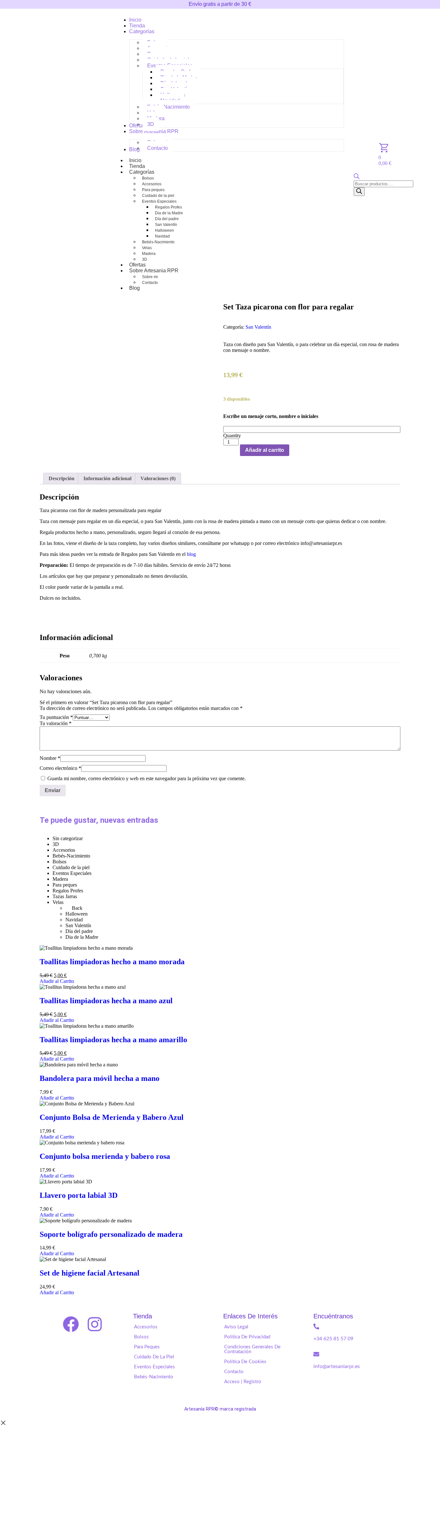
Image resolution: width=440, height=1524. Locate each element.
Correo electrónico (60, 768)
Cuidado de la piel (158, 195)
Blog (134, 288)
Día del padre (167, 219)
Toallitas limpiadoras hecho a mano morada (112, 961)
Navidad (162, 236)
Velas (147, 248)
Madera (149, 253)
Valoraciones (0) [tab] (158, 478)
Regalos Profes (168, 207)
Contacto (150, 282)
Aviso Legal (236, 1327)
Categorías (141, 172)
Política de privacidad (247, 1337)
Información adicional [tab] (107, 478)
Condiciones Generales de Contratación (252, 1349)
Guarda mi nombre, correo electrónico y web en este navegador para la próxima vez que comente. (146, 778)
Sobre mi (150, 277)
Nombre (50, 758)
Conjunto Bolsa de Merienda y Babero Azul (112, 1117)
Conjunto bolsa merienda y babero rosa (105, 1156)
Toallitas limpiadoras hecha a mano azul (106, 1000)
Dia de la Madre (169, 213)
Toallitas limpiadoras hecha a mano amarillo (113, 1039)
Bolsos (148, 178)
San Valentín (166, 224)
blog (191, 554)
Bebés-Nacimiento (158, 242)
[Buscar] (359, 191)
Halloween (164, 230)
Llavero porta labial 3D (79, 1195)
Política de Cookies (245, 1361)
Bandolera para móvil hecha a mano (99, 1078)
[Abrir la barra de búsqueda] (356, 177)
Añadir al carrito (264, 450)
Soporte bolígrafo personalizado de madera (111, 1234)
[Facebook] (71, 1324)
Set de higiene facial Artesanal (89, 1273)
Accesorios (151, 184)
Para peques (153, 190)
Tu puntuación (56, 717)
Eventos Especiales (159, 201)
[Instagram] (95, 1324)
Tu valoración (56, 723)
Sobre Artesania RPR (153, 270)
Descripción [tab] (61, 478)
